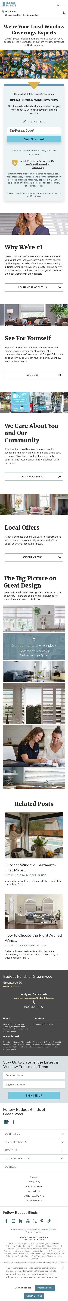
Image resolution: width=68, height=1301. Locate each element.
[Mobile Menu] (64, 5)
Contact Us (12, 1134)
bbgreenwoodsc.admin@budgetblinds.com (34, 998)
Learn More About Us (32, 287)
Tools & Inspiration (17, 1158)
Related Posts (34, 804)
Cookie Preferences (34, 1200)
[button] (13, 15)
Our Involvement (32, 476)
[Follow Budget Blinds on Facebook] (13, 1122)
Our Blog (10, 1167)
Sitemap (34, 1177)
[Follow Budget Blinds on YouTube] (28, 1220)
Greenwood (11, 11)
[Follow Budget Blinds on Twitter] (35, 1220)
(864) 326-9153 (63, 13)
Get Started (34, 139)
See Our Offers (32, 557)
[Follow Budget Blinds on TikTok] (49, 1220)
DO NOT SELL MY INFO (34, 1196)
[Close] (62, 1268)
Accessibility (34, 1191)
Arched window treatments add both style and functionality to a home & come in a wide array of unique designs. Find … (31, 954)
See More (32, 375)
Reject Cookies (45, 1287)
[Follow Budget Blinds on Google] (6, 1122)
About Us (10, 1150)
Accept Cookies (34, 1295)
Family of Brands (15, 1142)
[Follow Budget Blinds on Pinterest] (42, 1220)
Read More (11, 1031)
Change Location (10, 986)
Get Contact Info (31, 15)
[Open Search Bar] (58, 5)
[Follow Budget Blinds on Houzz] (20, 1220)
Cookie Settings (23, 1287)
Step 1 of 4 (36, 122)
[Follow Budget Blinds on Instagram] (13, 1220)
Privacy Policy (36, 185)
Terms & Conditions (34, 1186)
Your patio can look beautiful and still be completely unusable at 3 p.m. (33, 883)
